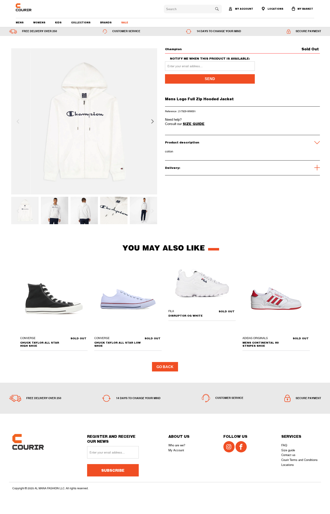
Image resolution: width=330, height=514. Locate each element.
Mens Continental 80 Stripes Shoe (276, 298)
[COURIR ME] (40, 7)
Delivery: (172, 168)
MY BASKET (305, 8)
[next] (151, 121)
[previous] (17, 121)
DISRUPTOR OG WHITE (202, 285)
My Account (176, 450)
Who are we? (176, 445)
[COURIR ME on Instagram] (229, 446)
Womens (39, 22)
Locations (287, 465)
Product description (182, 142)
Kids (58, 22)
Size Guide (194, 124)
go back (165, 367)
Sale (124, 22)
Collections (80, 22)
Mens (20, 22)
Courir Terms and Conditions (299, 460)
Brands (106, 22)
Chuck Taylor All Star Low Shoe (128, 298)
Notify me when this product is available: (210, 58)
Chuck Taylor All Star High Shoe (54, 298)
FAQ (284, 445)
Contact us (288, 455)
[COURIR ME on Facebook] (241, 446)
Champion (173, 49)
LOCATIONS (275, 8)
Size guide (288, 450)
